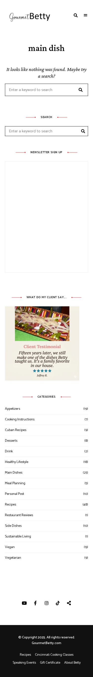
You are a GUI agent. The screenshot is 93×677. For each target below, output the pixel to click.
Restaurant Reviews (19, 515)
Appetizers (12, 409)
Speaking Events (24, 663)
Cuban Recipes (15, 430)
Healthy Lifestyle (16, 462)
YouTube (24, 603)
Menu (86, 15)
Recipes (10, 505)
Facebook (35, 603)
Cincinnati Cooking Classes (54, 655)
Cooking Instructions (19, 419)
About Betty (72, 663)
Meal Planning (15, 483)
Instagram (46, 603)
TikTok (57, 603)
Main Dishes (13, 473)
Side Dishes (13, 526)
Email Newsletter (68, 603)
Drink (9, 451)
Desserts (11, 441)
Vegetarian (13, 558)
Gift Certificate (50, 663)
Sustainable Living (18, 536)
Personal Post (14, 494)
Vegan (10, 547)
